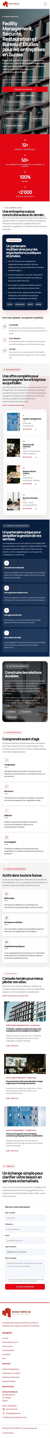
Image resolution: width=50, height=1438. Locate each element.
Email (7, 1235)
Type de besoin (10, 1247)
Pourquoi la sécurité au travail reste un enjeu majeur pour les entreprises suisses (24, 1082)
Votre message (10, 1258)
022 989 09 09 (11, 1409)
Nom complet (10, 1213)
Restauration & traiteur (15, 30)
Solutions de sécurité (14, 34)
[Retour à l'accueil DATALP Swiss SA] (11, 4)
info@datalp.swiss (13, 1413)
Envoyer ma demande (25, 1287)
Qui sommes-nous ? (10, 1342)
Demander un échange (25, 95)
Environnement (8, 1350)
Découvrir (27, 429)
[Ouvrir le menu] (45, 4)
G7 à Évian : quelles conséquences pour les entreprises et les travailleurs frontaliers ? (23, 1029)
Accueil (5, 1338)
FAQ (3, 1358)
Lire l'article (12, 1046)
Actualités (6, 1354)
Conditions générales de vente (14, 1417)
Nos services (7, 1346)
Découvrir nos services (23, 89)
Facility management (14, 26)
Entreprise (9, 1224)
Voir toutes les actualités (15, 996)
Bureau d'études (12, 39)
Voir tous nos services (13, 405)
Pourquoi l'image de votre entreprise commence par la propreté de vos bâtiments (24, 1134)
